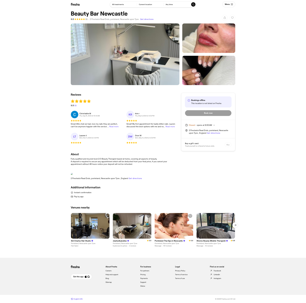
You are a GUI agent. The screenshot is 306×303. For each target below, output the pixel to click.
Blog (107, 278)
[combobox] (123, 4)
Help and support (112, 274)
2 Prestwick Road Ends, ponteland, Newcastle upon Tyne (114, 19)
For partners (144, 271)
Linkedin (217, 274)
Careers (109, 271)
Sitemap (109, 282)
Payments (144, 278)
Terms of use (180, 278)
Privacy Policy (180, 271)
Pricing (142, 274)
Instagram (217, 278)
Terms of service (181, 274)
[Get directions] (123, 174)
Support (143, 282)
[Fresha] (75, 4)
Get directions (146, 19)
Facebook (217, 271)
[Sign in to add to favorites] (107, 216)
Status (142, 286)
